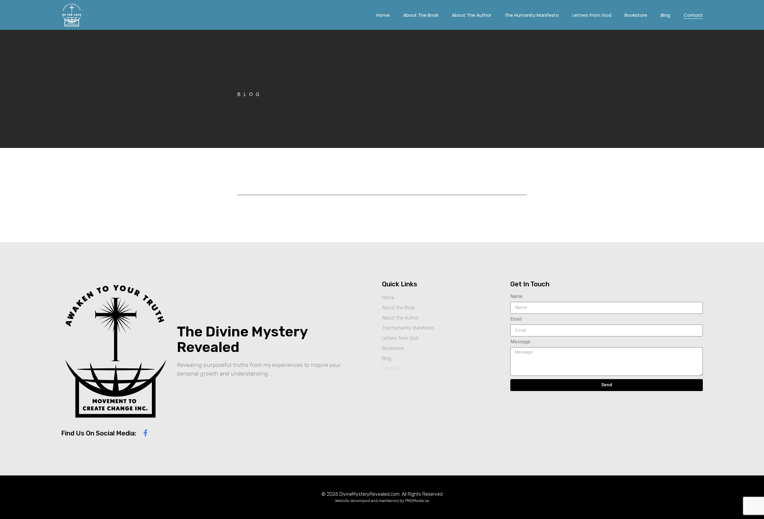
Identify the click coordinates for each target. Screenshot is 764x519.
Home (383, 15)
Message (520, 342)
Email (516, 319)
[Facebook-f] (145, 433)
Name (516, 296)
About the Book (420, 15)
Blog (665, 15)
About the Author (471, 15)
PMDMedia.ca (417, 500)
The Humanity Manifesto (532, 15)
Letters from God (591, 15)
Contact (693, 15)
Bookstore (636, 15)
